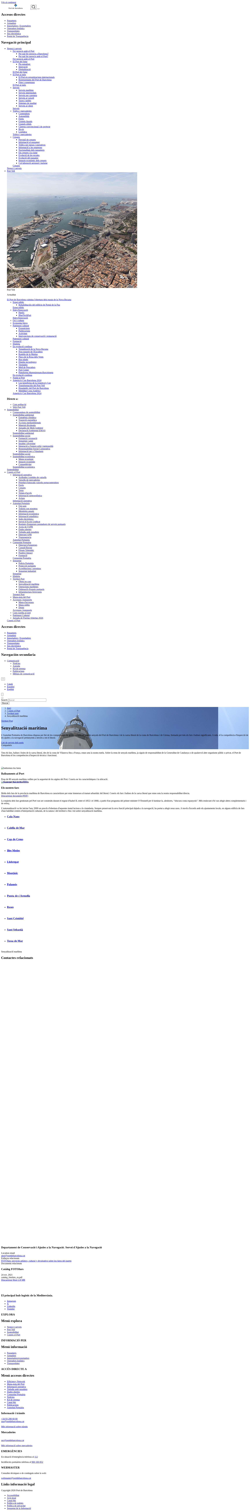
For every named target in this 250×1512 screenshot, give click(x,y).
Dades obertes (25, 529)
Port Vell (11, 171)
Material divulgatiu (27, 425)
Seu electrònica (14, 33)
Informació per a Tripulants (31, 451)
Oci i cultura (18, 320)
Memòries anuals (26, 511)
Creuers (16, 137)
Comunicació (13, 661)
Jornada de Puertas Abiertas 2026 (28, 618)
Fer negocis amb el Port (23, 51)
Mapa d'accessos (26, 602)
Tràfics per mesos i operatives (32, 145)
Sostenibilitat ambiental (23, 415)
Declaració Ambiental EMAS (32, 430)
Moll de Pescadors (27, 367)
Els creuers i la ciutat (28, 152)
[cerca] (34, 7)
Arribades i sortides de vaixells (32, 477)
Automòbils (24, 116)
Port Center (24, 370)
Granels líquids (25, 121)
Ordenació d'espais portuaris (31, 589)
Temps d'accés (25, 493)
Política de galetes (15, 1503)
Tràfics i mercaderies (22, 111)
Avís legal (11, 1498)
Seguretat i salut (26, 441)
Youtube (11, 1309)
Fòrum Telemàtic (26, 550)
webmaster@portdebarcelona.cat (16, 1478)
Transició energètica (28, 420)
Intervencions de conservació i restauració (38, 336)
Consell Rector (25, 547)
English (10, 689)
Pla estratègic (25, 64)
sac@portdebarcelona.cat (12, 1440)
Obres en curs (25, 581)
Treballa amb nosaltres (29, 532)
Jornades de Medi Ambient (31, 428)
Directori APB (25, 534)
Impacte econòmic (27, 462)
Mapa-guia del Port (21, 597)
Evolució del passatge (28, 158)
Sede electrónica (26, 519)
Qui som (22, 506)
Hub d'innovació (20, 310)
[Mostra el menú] (38, 8)
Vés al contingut (8, 2)
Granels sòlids (25, 124)
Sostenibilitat (13, 409)
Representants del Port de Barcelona (35, 80)
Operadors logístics (15, 28)
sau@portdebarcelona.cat (12, 1421)
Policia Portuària (26, 563)
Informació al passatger (29, 142)
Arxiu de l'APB (26, 527)
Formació (17, 341)
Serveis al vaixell (26, 98)
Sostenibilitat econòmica (24, 456)
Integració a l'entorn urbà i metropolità (36, 446)
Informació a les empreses (30, 147)
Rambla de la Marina (28, 354)
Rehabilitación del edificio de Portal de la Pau (39, 305)
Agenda (16, 666)
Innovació (23, 67)
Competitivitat (25, 464)
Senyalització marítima (29, 584)
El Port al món (19, 74)
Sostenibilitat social (21, 435)
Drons (21, 607)
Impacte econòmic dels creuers (32, 160)
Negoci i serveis (14, 48)
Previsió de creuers (27, 139)
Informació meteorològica (30, 495)
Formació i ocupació (28, 438)
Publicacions (24, 331)
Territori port (13, 713)
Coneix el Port (13, 472)
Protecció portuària (27, 566)
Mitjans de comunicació (23, 674)
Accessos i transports (22, 599)
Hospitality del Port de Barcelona (34, 388)
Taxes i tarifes (25, 100)
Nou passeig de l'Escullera (31, 351)
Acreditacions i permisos (30, 568)
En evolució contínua (22, 346)
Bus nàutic (23, 359)
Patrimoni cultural (21, 325)
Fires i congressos (27, 82)
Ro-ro (21, 129)
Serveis (16, 87)
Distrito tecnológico (27, 362)
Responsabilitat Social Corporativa (34, 448)
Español (10, 686)
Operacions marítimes (28, 586)
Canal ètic (11, 1402)
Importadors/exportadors (18, 1358)
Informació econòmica (29, 514)
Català (10, 684)
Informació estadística (28, 516)
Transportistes (13, 31)
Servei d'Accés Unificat (29, 521)
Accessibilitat (13, 1495)
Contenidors (24, 113)
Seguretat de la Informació (19, 1508)
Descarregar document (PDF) (14, 796)
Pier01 (21, 312)
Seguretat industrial (27, 571)
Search (4, 700)
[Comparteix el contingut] (2, 748)
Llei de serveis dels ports (12, 742)
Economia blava (20, 323)
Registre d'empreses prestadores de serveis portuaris (42, 524)
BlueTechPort (25, 315)
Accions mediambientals (30, 422)
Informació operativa (22, 475)
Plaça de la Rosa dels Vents (31, 357)
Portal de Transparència (17, 36)
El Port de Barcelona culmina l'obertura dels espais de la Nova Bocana (39, 299)
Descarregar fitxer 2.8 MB (13, 1280)
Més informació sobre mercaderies (16, 1445)
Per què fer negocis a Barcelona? (33, 54)
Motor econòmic (26, 459)
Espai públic (18, 302)
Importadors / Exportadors (19, 26)
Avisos (22, 498)
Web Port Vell (19, 407)
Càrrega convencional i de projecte (34, 126)
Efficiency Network (16, 1381)
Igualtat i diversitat (27, 443)
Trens (21, 490)
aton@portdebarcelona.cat (13, 1255)
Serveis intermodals (27, 93)
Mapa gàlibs (24, 605)
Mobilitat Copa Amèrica (30, 390)
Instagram (11, 1301)
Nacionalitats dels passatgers (31, 150)
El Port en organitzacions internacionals (37, 77)
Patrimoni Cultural (21, 615)
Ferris (21, 119)
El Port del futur (20, 61)
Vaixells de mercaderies (29, 480)
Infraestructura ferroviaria (30, 592)
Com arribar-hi (19, 404)
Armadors (11, 23)
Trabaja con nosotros (28, 508)
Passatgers (11, 20)
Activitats (23, 333)
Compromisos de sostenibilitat (26, 412)
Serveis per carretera (28, 95)
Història (16, 344)
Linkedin (11, 1306)
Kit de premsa (19, 668)
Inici (9, 708)
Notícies (16, 663)
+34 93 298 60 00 (9, 1419)
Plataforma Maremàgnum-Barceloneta (36, 372)
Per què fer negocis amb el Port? (33, 56)
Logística (23, 132)
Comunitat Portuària (22, 542)
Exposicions (24, 328)
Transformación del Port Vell (32, 385)
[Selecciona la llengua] (3, 679)
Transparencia (25, 537)
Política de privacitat (16, 1505)
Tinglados (23, 364)
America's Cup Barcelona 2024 (27, 380)
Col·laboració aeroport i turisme (33, 163)
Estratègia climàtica (27, 417)
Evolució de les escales (29, 155)
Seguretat (17, 560)
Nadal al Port (19, 377)
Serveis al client (26, 106)
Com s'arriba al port (22, 613)
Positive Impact (26, 553)
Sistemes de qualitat (27, 103)
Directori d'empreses (28, 545)
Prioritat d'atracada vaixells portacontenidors (39, 482)
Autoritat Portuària (21, 503)
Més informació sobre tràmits (14, 1426)
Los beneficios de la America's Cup (35, 383)
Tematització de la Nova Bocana (33, 349)
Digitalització (25, 69)
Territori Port (18, 579)
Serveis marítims (26, 90)
